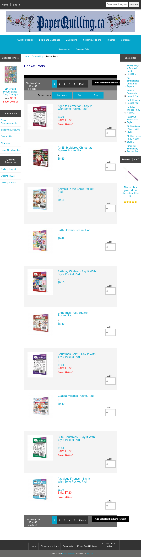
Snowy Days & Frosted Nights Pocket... (133, 69)
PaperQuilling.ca (68, 553)
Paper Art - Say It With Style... (132, 120)
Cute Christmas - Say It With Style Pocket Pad (76, 438)
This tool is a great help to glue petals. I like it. (130, 191)
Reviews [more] (130, 159)
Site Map (5, 143)
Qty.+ (80, 95)
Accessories (64, 49)
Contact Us (6, 136)
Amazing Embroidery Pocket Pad (132, 149)
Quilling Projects (9, 169)
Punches (111, 40)
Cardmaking (37, 56)
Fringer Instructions (49, 546)
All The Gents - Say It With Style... (133, 129)
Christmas (126, 40)
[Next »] (82, 84)
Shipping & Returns (10, 129)
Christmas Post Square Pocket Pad (73, 314)
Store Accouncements (9, 121)
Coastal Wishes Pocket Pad (76, 395)
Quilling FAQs (8, 176)
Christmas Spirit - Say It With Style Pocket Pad (76, 355)
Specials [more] (10, 57)
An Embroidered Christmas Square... (133, 82)
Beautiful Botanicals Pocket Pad (132, 93)
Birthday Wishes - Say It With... (133, 110)
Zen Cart (89, 553)
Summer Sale (82, 49)
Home (5, 4)
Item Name (62, 95)
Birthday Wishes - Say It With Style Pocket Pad (77, 273)
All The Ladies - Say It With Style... (134, 139)
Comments (68, 546)
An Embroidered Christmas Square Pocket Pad (75, 149)
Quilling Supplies (25, 40)
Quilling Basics (8, 182)
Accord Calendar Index (109, 545)
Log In (16, 4)
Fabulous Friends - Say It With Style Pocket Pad (74, 480)
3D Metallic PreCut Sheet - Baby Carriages (10, 92)
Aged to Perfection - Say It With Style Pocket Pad (75, 107)
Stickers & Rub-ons (92, 40)
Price (96, 95)
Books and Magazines (49, 40)
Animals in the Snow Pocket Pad (76, 190)
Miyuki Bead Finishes (87, 546)
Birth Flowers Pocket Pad (74, 230)
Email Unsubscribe (10, 150)
